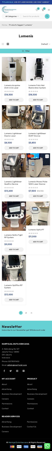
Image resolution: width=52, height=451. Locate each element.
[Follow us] (10, 370)
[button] (14, 100)
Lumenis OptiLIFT (36, 229)
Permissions (7, 403)
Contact (5, 408)
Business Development (12, 394)
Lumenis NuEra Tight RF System (13, 236)
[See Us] (17, 370)
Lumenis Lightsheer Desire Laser (13, 134)
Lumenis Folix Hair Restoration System (37, 86)
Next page (31, 313)
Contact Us (31, 426)
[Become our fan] (4, 370)
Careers (5, 399)
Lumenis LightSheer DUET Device (37, 134)
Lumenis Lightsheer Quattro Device (13, 182)
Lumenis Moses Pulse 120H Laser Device (38, 182)
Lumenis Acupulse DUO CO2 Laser (12, 86)
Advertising (6, 389)
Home (4, 25)
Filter (27, 51)
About (4, 384)
